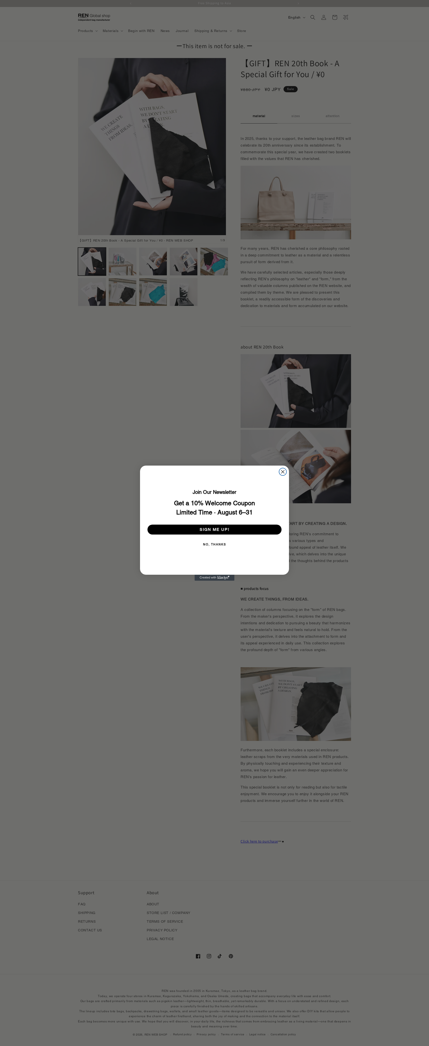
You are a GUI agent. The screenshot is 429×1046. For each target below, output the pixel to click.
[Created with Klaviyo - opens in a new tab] (214, 578)
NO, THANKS (214, 544)
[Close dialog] (282, 471)
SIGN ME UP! (214, 529)
